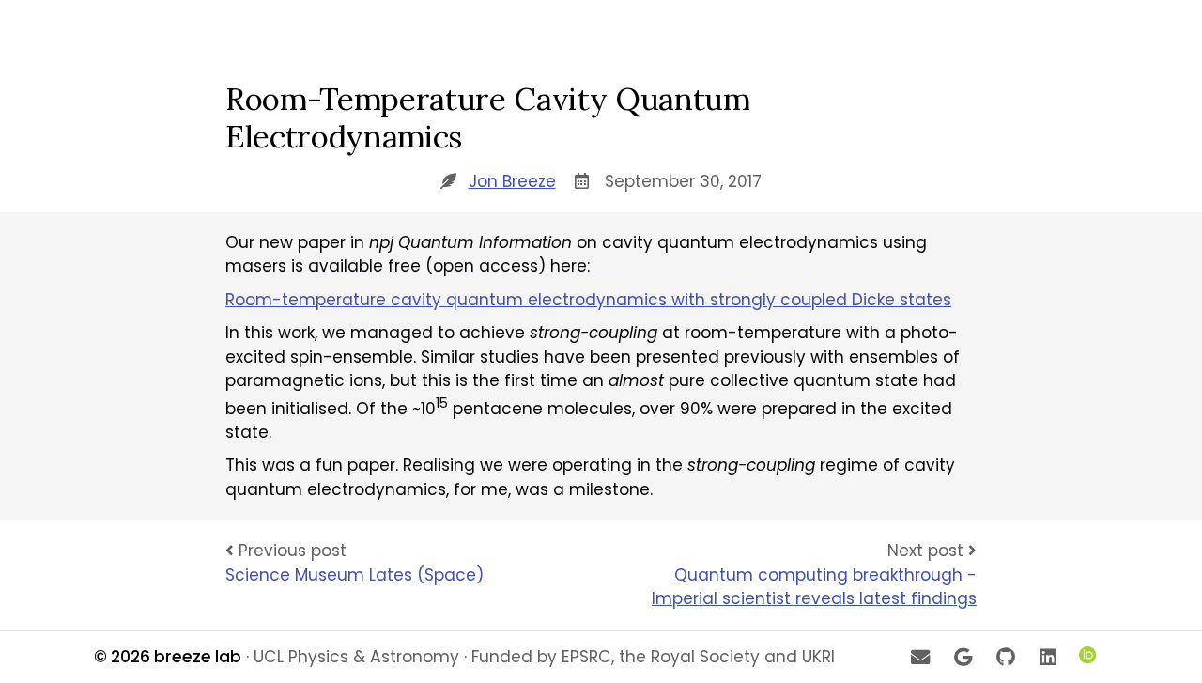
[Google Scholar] (963, 657)
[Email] (920, 657)
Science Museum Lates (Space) (354, 575)
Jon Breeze (512, 181)
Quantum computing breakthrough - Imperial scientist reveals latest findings (814, 587)
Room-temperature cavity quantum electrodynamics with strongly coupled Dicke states (588, 299)
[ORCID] (1089, 657)
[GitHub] (1005, 657)
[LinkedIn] (1048, 657)
